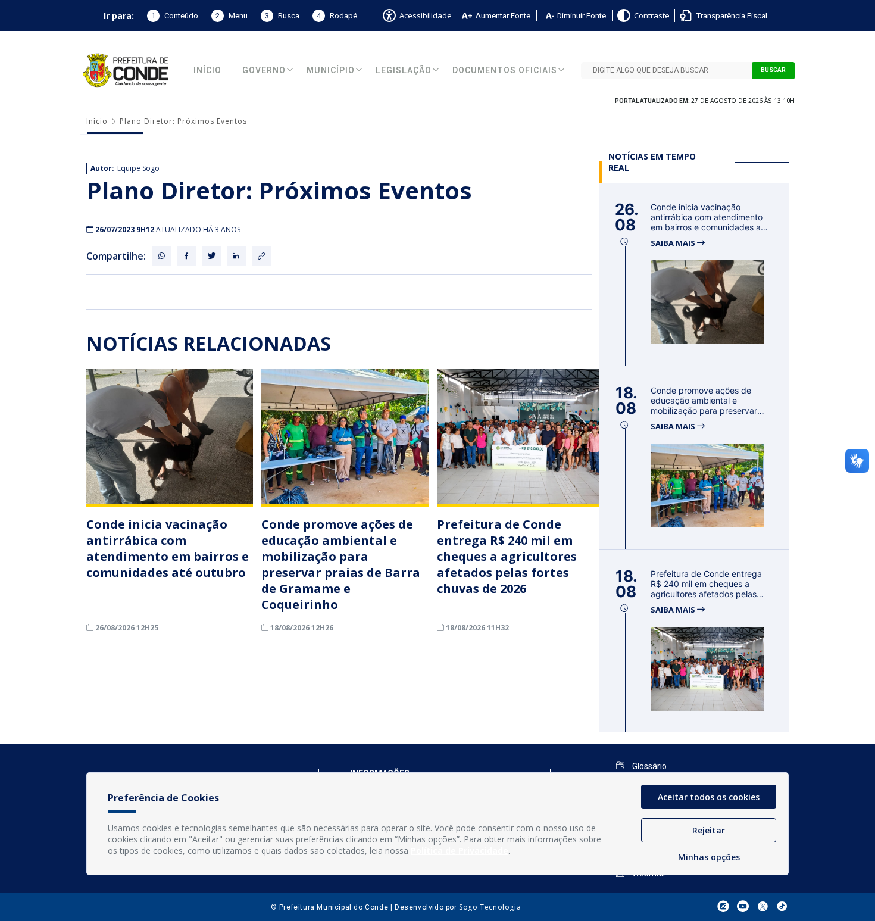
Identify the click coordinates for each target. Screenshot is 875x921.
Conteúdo (174, 15)
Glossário (648, 766)
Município (331, 70)
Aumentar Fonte (503, 15)
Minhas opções (709, 857)
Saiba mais (674, 243)
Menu (231, 15)
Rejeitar (708, 830)
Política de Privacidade (459, 850)
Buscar (773, 70)
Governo (264, 70)
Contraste (652, 15)
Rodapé (337, 15)
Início (207, 70)
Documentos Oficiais (504, 70)
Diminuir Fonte (581, 15)
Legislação (404, 70)
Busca (282, 15)
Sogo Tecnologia (490, 907)
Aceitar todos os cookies (709, 797)
